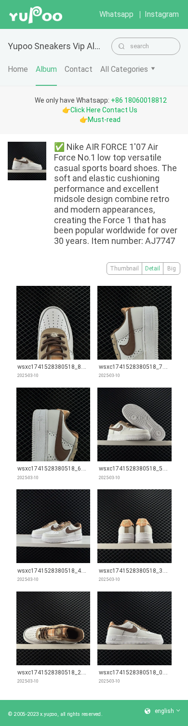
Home (18, 69)
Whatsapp (116, 14)
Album (46, 69)
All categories (124, 69)
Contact (79, 69)
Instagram (162, 14)
